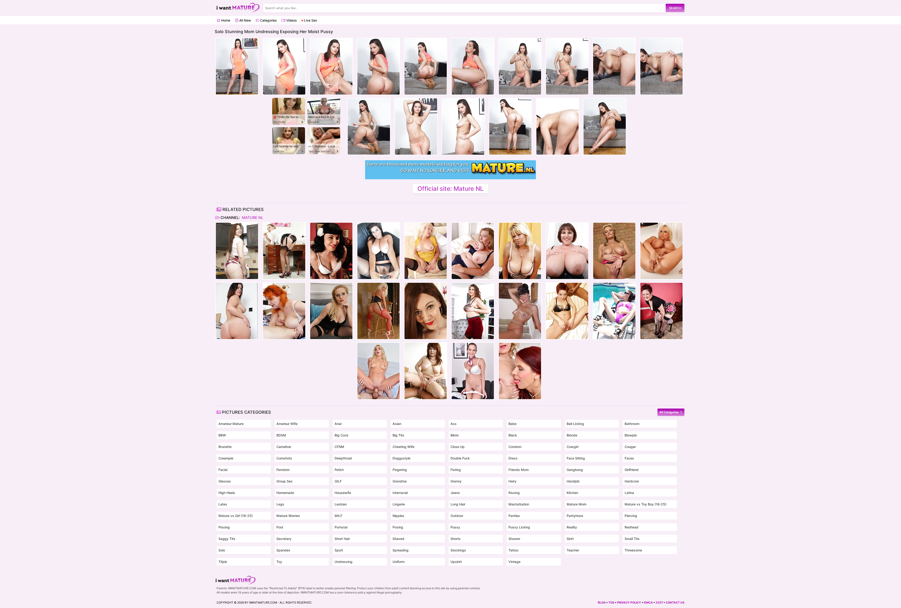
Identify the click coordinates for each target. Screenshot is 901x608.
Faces (629, 458)
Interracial (400, 493)
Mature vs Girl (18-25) (235, 516)
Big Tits (398, 435)
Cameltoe (283, 447)
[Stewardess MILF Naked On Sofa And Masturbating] (473, 371)
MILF (338, 516)
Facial (222, 470)
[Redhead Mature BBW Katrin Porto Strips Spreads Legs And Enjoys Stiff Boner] (284, 311)
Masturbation (518, 504)
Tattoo (513, 550)
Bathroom (632, 424)
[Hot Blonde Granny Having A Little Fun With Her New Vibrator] (614, 251)
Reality (572, 527)
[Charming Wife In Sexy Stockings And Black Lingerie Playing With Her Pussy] (426, 311)
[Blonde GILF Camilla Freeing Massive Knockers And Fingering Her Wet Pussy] (473, 251)
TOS (611, 602)
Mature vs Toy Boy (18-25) (645, 504)
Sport (339, 550)
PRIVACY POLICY (629, 602)
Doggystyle (401, 458)
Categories (268, 20)
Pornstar (341, 527)
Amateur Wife (287, 424)
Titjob (222, 562)
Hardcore (632, 481)
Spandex (283, 550)
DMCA (648, 602)
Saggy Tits (226, 539)
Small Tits (632, 539)
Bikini (454, 435)
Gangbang (575, 470)
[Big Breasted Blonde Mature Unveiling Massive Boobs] (661, 251)
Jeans (455, 493)
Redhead (631, 527)
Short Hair (342, 539)
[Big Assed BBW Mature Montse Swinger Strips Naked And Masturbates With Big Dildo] (237, 311)
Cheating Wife (403, 447)
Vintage (514, 562)
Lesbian (341, 504)
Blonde (572, 435)
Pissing (224, 527)
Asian (397, 424)
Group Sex (284, 481)
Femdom (283, 470)
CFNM (339, 447)
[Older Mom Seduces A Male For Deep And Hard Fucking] (426, 371)
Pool (279, 527)
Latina (629, 493)
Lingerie (399, 504)
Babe (512, 424)
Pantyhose (575, 516)
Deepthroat (343, 458)
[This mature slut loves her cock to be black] (567, 311)
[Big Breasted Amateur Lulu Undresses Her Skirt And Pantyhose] (378, 251)
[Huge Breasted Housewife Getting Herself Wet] (520, 251)
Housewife (343, 493)
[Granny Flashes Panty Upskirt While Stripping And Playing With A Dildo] (426, 251)
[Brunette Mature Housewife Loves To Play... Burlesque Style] (331, 251)
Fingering (400, 470)
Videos (291, 20)
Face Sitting (576, 458)
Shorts (455, 539)
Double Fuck (460, 458)
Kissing (514, 493)
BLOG (602, 602)
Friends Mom (518, 470)
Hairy (512, 481)
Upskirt (456, 562)
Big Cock (341, 435)
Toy (279, 562)
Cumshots (284, 458)
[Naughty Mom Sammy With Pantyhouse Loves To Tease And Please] (378, 311)
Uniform (399, 562)
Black (512, 435)
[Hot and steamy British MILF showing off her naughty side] (284, 251)
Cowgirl (572, 447)
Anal (338, 424)
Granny (456, 481)
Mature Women (288, 516)
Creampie (225, 458)
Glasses (224, 481)
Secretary (283, 539)
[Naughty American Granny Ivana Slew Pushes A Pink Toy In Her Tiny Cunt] (520, 311)
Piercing (631, 516)
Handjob (573, 481)
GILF (338, 481)
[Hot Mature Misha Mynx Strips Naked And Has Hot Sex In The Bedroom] (378, 371)
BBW (222, 435)
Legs (280, 504)
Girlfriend (631, 470)
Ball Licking (575, 424)
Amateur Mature (231, 424)
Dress (513, 458)
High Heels (226, 493)
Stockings (458, 550)
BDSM (281, 435)
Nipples (398, 516)
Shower (514, 539)
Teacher (573, 550)
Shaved (398, 539)
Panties (514, 516)
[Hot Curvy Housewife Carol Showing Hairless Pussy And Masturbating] (237, 251)
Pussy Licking (519, 527)
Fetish (339, 470)
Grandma (400, 481)
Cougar (630, 447)
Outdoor (456, 516)
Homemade (285, 493)
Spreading (401, 550)
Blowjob (631, 435)
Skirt (570, 539)
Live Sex (310, 20)
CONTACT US (675, 602)
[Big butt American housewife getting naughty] (661, 311)
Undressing (343, 562)
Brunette (225, 447)
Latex (222, 504)
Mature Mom (576, 504)
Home (225, 20)
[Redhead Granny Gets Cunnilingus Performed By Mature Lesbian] (520, 371)
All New (244, 20)
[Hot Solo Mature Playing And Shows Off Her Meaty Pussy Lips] (331, 311)
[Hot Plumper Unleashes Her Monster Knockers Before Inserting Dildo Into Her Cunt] (567, 251)
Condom (514, 447)
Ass (453, 424)
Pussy (455, 527)
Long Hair (457, 504)
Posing (398, 527)
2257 (659, 602)
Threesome (633, 550)
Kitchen (572, 493)
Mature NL (252, 217)
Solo (221, 550)
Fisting (455, 470)
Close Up (457, 447)
